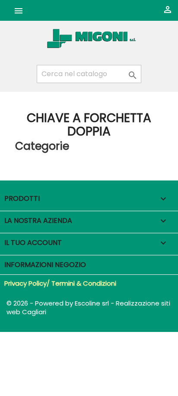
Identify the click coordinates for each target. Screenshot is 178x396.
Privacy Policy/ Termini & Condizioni (60, 283)
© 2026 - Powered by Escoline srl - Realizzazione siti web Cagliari (88, 307)
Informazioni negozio (45, 265)
